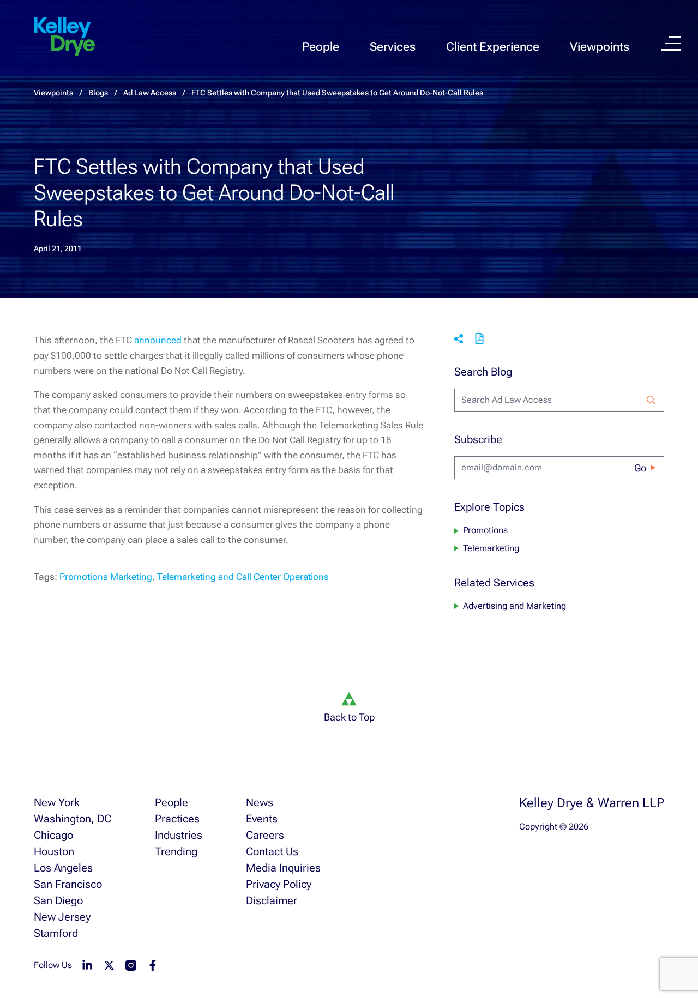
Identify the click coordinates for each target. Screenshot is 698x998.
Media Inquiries (283, 867)
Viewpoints (599, 46)
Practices (177, 818)
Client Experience (492, 46)
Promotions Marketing (105, 576)
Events (262, 818)
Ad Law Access (149, 92)
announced (158, 340)
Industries (178, 835)
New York (57, 802)
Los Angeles (63, 867)
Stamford (56, 933)
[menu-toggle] (671, 43)
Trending (176, 851)
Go (640, 468)
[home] (64, 37)
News (259, 802)
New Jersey (62, 916)
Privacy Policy (278, 884)
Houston (54, 851)
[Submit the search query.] (651, 400)
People (320, 46)
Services (393, 46)
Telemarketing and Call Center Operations (243, 576)
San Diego (58, 900)
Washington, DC (72, 818)
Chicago (53, 835)
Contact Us (272, 851)
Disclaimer (271, 900)
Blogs (98, 92)
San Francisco (68, 884)
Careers (265, 835)
